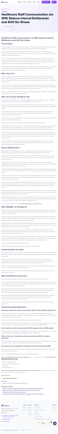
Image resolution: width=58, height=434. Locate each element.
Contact (54, 410)
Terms (27, 430)
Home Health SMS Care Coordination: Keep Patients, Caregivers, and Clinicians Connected (22, 394)
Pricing (24, 407)
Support (36, 412)
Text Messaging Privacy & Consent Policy (42, 419)
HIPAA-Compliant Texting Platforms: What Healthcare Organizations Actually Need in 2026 (22, 388)
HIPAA (32, 430)
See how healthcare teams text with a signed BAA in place (17, 357)
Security (24, 410)
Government (30, 414)
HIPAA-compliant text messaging (9, 378)
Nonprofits (30, 412)
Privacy (23, 430)
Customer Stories (37, 407)
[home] (4, 2)
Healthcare (30, 407)
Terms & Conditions (38, 416)
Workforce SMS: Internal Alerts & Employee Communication (15, 383)
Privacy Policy (37, 414)
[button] (20, 2)
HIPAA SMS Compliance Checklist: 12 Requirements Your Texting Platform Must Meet (21, 390)
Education (30, 410)
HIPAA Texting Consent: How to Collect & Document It (14, 392)
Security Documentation (39, 410)
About (54, 407)
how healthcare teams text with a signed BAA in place (31, 203)
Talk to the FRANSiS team (51, 357)
